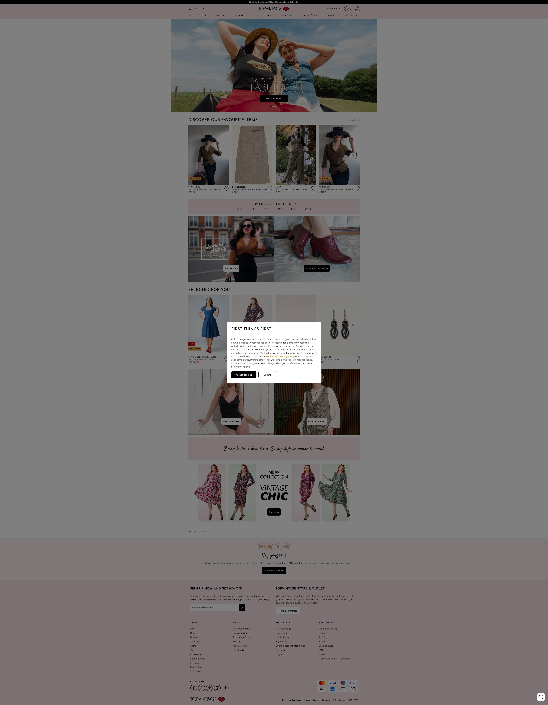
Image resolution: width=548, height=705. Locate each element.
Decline (267, 374)
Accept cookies (244, 374)
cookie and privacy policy (280, 356)
